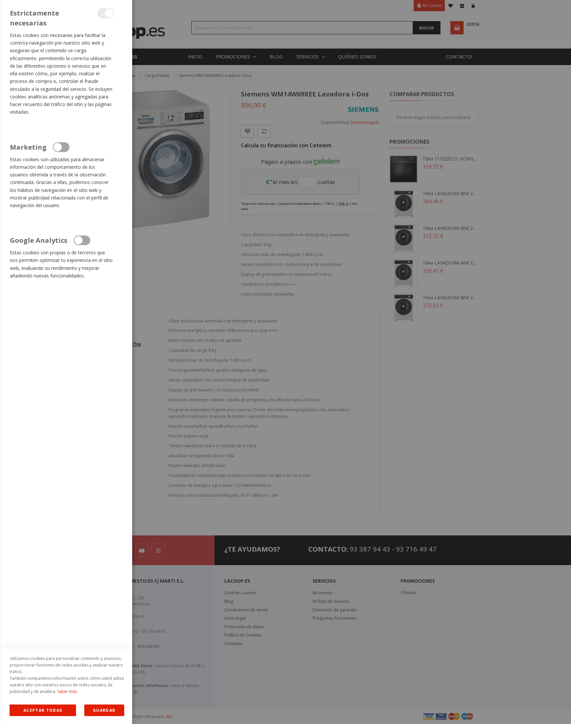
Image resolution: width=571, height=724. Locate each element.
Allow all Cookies (42, 710)
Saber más (67, 691)
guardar (104, 710)
